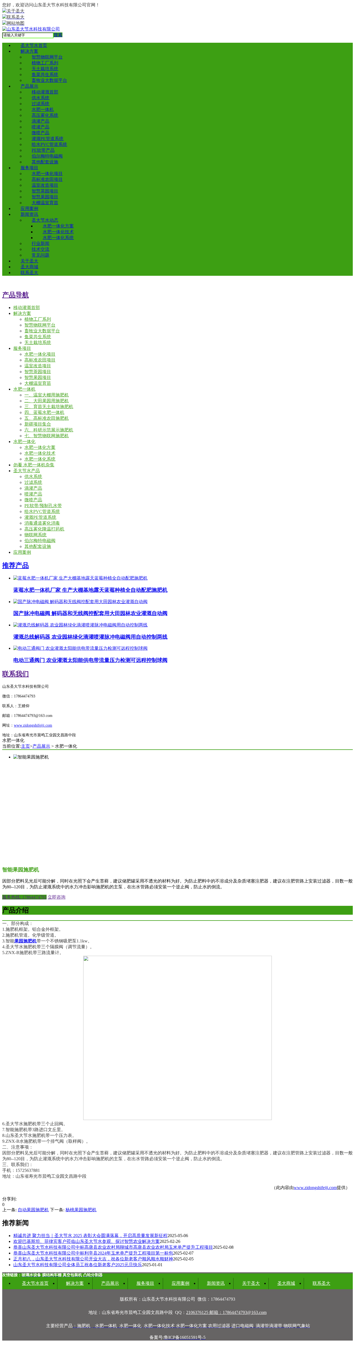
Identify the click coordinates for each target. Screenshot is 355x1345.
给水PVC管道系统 (49, 144)
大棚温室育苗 (45, 202)
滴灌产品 (40, 121)
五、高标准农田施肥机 (46, 418)
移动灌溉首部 (45, 92)
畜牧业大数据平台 (49, 80)
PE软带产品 (43, 150)
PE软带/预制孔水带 (43, 505)
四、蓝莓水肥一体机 (44, 412)
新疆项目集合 (37, 424)
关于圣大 (29, 261)
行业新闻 (40, 243)
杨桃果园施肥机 (81, 1209)
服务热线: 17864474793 (24, 897)
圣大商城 (29, 266)
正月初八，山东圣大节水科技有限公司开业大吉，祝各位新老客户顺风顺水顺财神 (93, 1258)
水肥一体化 (24, 441)
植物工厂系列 (45, 62)
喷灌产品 (40, 127)
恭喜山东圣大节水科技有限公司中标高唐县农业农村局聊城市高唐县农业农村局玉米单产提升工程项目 (113, 1247)
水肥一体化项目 (47, 173)
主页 (25, 746)
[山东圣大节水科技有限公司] (31, 29)
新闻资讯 (29, 214)
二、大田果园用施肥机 (46, 400)
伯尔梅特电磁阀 (47, 156)
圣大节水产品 (26, 470)
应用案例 (29, 208)
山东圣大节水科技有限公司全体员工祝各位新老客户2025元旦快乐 (77, 1264)
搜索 (58, 34)
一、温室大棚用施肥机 (46, 395)
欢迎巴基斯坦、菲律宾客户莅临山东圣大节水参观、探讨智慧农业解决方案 (86, 1241)
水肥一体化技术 (58, 231)
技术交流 (40, 249)
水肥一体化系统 (58, 237)
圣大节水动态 (45, 220)
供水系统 (40, 97)
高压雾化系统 (45, 115)
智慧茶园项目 (45, 191)
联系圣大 (29, 272)
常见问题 (40, 255)
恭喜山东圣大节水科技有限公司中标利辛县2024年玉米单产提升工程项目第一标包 (93, 1253)
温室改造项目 (45, 185)
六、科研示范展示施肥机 (48, 430)
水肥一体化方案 (58, 226)
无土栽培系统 (45, 68)
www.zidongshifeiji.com (315, 1187)
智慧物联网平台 (47, 57)
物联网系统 (35, 534)
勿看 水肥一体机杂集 (33, 464)
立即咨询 (56, 897)
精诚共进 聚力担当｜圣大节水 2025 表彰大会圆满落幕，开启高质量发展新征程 (90, 1235)
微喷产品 (40, 132)
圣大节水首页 (34, 45)
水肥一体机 (43, 109)
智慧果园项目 (45, 196)
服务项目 (29, 167)
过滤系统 (40, 103)
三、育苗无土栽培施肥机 (48, 406)
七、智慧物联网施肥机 (46, 435)
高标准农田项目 (47, 179)
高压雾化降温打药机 (44, 529)
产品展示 (29, 86)
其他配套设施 (45, 162)
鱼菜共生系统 (45, 74)
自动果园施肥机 (33, 1209)
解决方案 (29, 51)
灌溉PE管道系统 (48, 138)
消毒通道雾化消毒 (42, 523)
